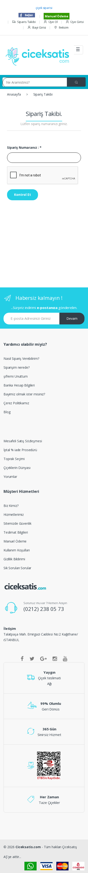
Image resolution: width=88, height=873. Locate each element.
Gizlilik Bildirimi (14, 559)
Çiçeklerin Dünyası (17, 467)
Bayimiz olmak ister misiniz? (24, 394)
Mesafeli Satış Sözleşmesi (23, 441)
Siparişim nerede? (17, 367)
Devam (71, 318)
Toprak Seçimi (14, 459)
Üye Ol (53, 22)
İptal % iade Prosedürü (20, 450)
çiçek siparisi (44, 8)
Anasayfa (14, 94)
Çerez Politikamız (16, 403)
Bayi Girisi (39, 27)
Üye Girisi (77, 22)
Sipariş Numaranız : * (24, 147)
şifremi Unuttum (16, 376)
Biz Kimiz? (11, 505)
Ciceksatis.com (28, 847)
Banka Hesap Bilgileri (19, 385)
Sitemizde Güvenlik (17, 523)
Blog (7, 412)
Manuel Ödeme (56, 16)
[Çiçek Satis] (39, 56)
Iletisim (64, 27)
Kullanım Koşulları (17, 550)
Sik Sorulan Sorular (17, 568)
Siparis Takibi (26, 22)
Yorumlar (10, 476)
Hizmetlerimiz (14, 514)
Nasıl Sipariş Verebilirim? (21, 358)
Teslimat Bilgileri (16, 532)
